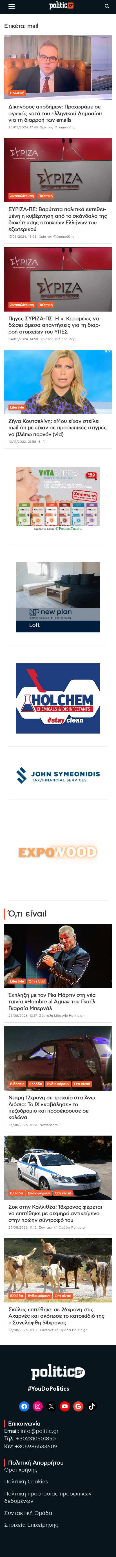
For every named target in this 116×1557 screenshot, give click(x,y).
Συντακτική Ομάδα (28, 1513)
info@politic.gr (40, 1431)
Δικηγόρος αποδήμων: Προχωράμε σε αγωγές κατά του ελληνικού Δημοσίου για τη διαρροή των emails (55, 114)
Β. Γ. (41, 441)
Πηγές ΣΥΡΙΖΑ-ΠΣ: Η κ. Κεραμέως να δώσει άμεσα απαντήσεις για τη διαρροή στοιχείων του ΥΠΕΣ (54, 325)
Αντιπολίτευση (22, 196)
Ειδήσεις (17, 1084)
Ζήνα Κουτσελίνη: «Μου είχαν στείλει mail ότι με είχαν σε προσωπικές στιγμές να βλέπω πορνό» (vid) (57, 428)
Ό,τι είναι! (37, 981)
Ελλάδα (35, 1084)
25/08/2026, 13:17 (22, 1015)
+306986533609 (36, 1446)
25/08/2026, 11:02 (22, 1330)
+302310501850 (36, 1439)
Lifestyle (17, 407)
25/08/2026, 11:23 (22, 1125)
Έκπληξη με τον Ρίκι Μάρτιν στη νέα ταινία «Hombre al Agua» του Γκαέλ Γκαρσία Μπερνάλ (52, 1002)
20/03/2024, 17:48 (23, 127)
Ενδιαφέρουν (58, 1084)
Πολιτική (17, 93)
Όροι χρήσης (20, 1470)
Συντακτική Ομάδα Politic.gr (62, 1227)
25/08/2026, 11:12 (22, 1227)
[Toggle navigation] (11, 6)
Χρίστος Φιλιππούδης (57, 127)
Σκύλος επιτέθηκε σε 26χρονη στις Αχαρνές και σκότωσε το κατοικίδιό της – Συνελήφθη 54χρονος (56, 1316)
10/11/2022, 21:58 (22, 441)
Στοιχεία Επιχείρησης (31, 1525)
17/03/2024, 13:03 (22, 236)
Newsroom (48, 1125)
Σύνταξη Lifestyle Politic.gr (61, 1015)
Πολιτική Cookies (26, 1482)
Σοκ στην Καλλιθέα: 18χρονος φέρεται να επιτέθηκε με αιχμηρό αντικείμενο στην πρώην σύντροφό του (55, 1214)
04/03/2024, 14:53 (23, 339)
